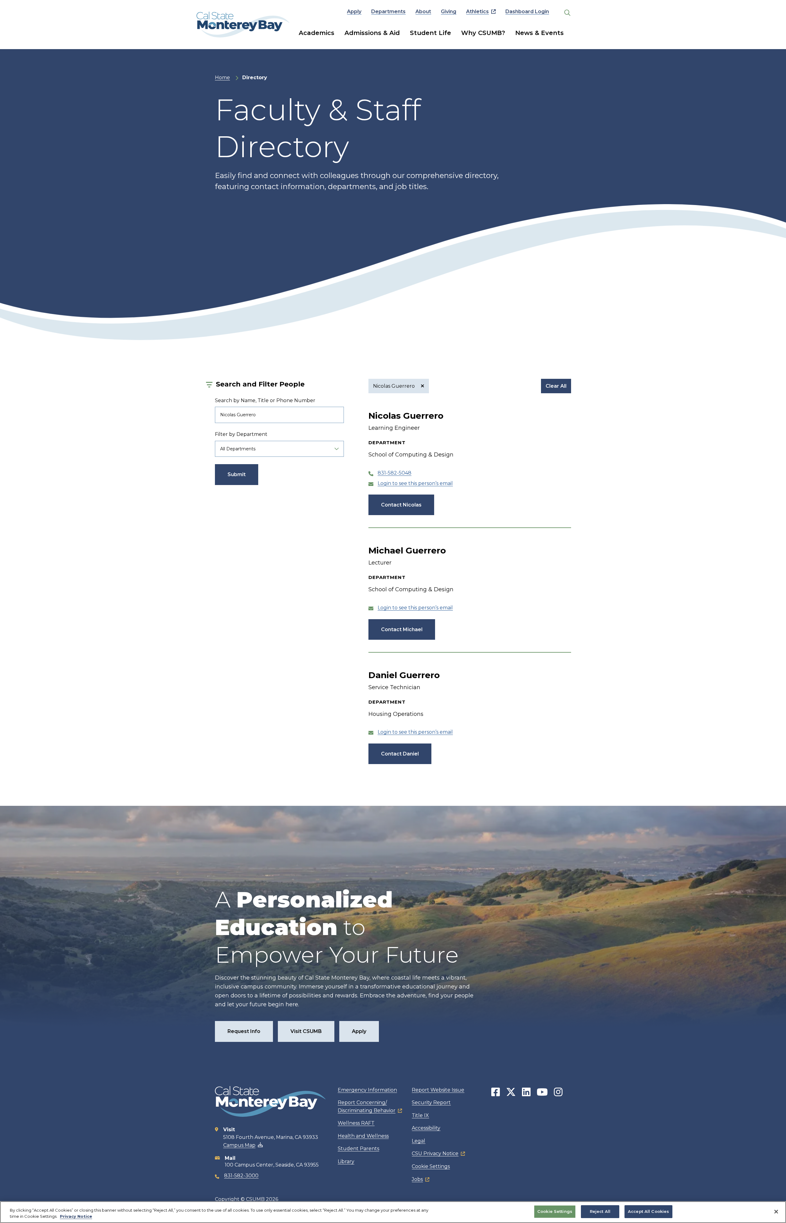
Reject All (600, 1211)
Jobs (417, 1179)
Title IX (420, 1115)
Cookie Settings (431, 1166)
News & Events (539, 33)
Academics (316, 33)
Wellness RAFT (356, 1123)
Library (346, 1161)
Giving (448, 11)
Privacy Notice (76, 1216)
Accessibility (426, 1128)
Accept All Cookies (648, 1211)
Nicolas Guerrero (394, 386)
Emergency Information (367, 1090)
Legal (418, 1141)
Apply (354, 11)
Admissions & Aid (372, 33)
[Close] (776, 1211)
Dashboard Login (527, 11)
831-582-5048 (394, 473)
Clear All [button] (556, 386)
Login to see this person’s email (415, 483)
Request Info (244, 1031)
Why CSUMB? (483, 33)
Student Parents (358, 1148)
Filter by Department (241, 434)
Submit (237, 474)
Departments (388, 11)
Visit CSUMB (306, 1031)
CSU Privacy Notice (435, 1153)
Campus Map (239, 1145)
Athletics (477, 11)
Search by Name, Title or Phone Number (265, 400)
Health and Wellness (363, 1136)
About (423, 11)
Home (222, 77)
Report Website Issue (438, 1090)
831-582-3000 (241, 1175)
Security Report (431, 1102)
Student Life (430, 33)
